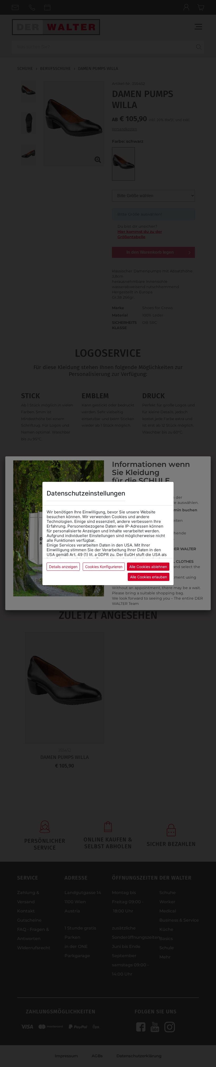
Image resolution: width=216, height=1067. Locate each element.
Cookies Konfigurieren (103, 566)
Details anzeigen (63, 566)
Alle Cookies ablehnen (148, 566)
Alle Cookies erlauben (148, 577)
